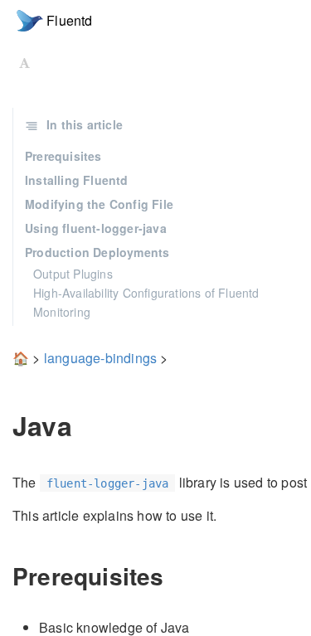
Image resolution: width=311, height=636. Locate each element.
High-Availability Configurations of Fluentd (146, 292)
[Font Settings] (24, 62)
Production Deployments (97, 252)
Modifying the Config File (99, 204)
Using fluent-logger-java (96, 228)
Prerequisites (63, 156)
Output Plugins (73, 273)
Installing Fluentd (77, 180)
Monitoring (61, 311)
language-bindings (100, 357)
